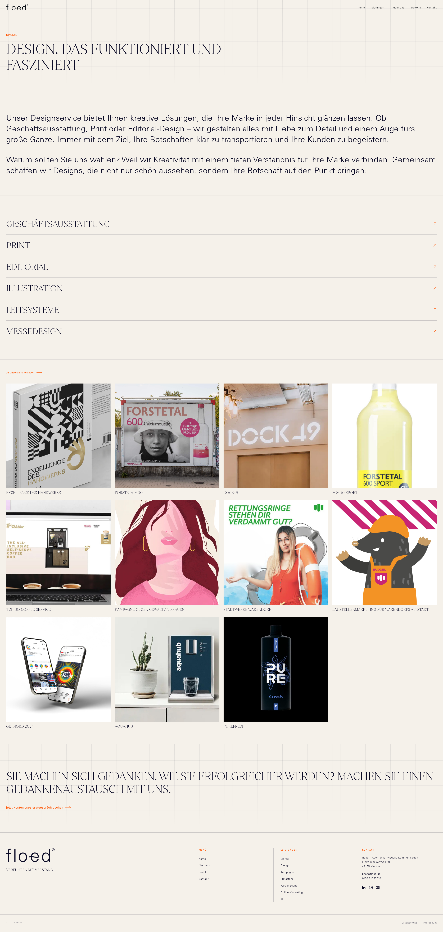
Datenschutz (409, 922)
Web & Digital (289, 885)
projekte (415, 7)
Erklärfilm (287, 878)
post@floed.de (371, 873)
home (361, 7)
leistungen (379, 7)
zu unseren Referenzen (20, 372)
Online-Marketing (292, 892)
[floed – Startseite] (17, 7)
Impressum (430, 922)
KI (282, 899)
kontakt (432, 7)
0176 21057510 (371, 878)
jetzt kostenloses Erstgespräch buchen (34, 807)
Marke (285, 858)
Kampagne (287, 872)
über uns (399, 7)
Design (285, 865)
